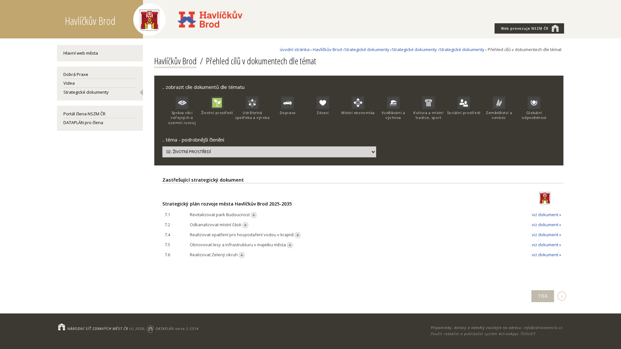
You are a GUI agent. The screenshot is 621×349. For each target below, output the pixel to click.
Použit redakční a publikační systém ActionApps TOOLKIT (483, 333)
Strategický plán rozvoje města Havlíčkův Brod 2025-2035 (227, 204)
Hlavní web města (80, 53)
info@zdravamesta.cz (543, 327)
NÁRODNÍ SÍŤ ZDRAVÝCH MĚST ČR (97, 328)
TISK (543, 296)
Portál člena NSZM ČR (84, 114)
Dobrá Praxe (75, 74)
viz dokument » (546, 214)
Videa (69, 83)
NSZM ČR (525, 28)
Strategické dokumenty (86, 92)
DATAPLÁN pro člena (83, 122)
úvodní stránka (295, 49)
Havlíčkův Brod (327, 49)
